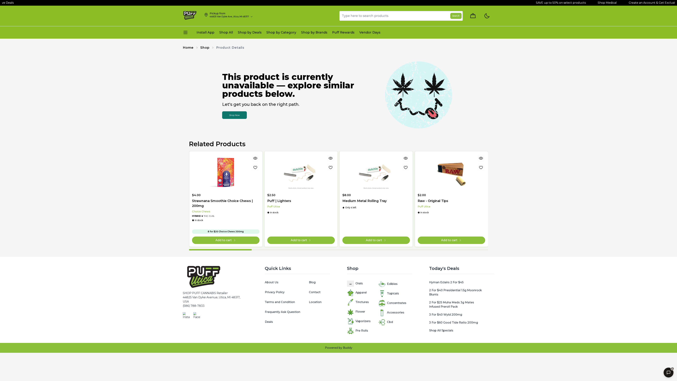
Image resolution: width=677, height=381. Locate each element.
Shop (204, 48)
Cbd (390, 322)
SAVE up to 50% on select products (541, 2)
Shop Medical (588, 2)
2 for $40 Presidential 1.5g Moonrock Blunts (455, 292)
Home (188, 48)
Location (315, 302)
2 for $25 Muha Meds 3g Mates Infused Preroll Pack (451, 304)
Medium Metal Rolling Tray (364, 201)
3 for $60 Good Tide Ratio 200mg (453, 322)
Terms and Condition (280, 302)
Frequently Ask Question (282, 312)
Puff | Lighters (279, 201)
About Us (271, 282)
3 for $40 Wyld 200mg (445, 314)
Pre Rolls (361, 330)
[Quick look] (255, 158)
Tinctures (362, 302)
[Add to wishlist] (255, 167)
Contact (315, 292)
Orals (359, 283)
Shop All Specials (441, 330)
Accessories (395, 312)
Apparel (361, 292)
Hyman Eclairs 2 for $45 (446, 282)
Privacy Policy (275, 292)
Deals (269, 321)
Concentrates (396, 303)
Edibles (392, 284)
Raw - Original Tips (433, 201)
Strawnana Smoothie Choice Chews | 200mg (222, 203)
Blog (312, 282)
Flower (360, 311)
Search (456, 15)
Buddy (347, 347)
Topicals (393, 293)
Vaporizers (363, 321)
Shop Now (234, 115)
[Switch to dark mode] (487, 16)
